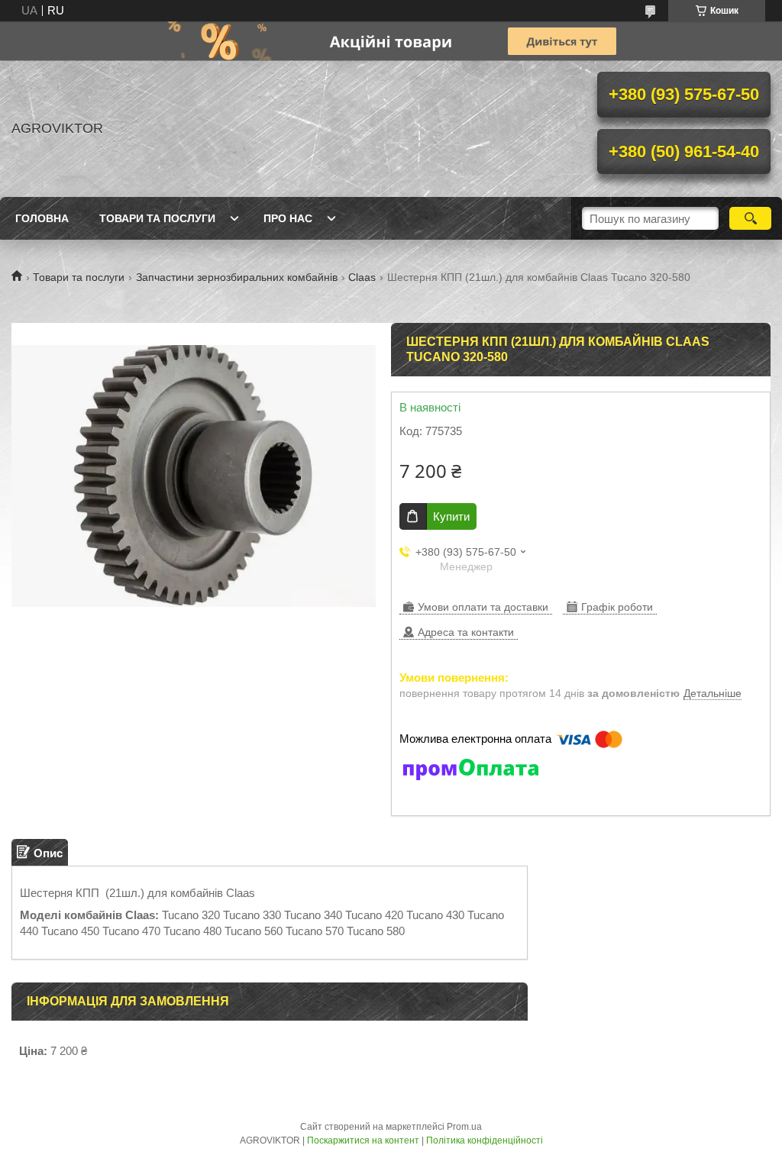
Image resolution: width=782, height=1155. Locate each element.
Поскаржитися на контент (363, 1140)
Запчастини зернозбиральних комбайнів (237, 277)
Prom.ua (464, 1126)
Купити (451, 516)
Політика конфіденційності (484, 1140)
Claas (362, 277)
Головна (42, 218)
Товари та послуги (157, 218)
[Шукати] (750, 218)
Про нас (287, 218)
